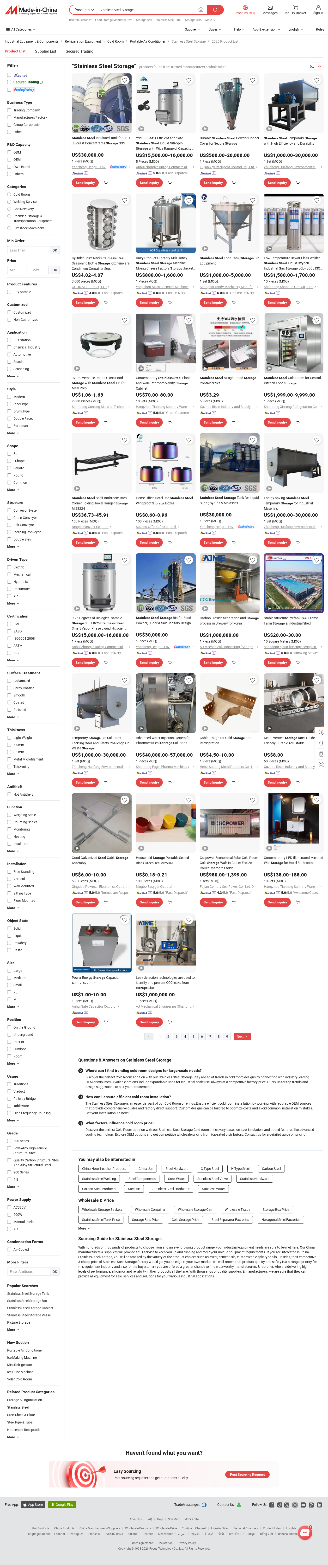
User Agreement (142, 1543)
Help (237, 29)
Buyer (213, 29)
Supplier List (45, 51)
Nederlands (165, 1534)
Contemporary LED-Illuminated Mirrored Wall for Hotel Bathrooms (293, 860)
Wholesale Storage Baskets (102, 1209)
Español (59, 1534)
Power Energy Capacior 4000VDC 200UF (96, 980)
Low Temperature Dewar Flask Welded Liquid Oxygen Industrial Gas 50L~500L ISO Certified (292, 263)
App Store (33, 1504)
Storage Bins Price (145, 1219)
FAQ (149, 1519)
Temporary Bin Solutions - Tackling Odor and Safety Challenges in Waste (100, 742)
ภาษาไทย (235, 1534)
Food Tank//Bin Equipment (229, 260)
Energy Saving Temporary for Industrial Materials (288, 503)
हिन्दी (221, 1534)
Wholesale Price (166, 1528)
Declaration (165, 1543)
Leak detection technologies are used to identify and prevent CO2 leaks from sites (165, 982)
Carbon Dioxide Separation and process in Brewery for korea (229, 620)
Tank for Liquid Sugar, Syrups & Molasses (229, 500)
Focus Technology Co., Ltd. (167, 1548)
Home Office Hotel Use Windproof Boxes (164, 500)
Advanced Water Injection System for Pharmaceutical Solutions (163, 740)
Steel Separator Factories (230, 1219)
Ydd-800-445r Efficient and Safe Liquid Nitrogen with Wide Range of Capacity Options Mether (163, 143)
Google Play (62, 1504)
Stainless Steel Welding (99, 1178)
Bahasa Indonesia (289, 1534)
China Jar (146, 1168)
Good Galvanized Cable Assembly (100, 860)
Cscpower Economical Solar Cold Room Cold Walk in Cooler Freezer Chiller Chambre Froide (229, 862)
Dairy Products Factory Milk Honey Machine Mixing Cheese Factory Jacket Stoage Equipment (164, 263)
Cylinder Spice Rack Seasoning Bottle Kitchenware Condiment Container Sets (100, 263)
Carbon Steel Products (98, 1188)
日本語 (209, 1534)
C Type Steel (210, 1168)
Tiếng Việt (266, 1534)
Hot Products (40, 1528)
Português (76, 1534)
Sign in (318, 12)
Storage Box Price (276, 1209)
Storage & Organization (24, 1400)
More (82, 1228)
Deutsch (148, 1534)
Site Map (173, 1519)
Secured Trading (79, 51)
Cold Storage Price (185, 1219)
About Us (136, 1519)
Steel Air (134, 1188)
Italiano (133, 1534)
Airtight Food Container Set (228, 380)
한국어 (195, 1534)
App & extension (265, 29)
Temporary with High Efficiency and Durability (290, 141)
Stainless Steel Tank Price (101, 1219)
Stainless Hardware (254, 1178)
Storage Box (144, 20)
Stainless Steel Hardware (170, 1188)
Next (240, 1036)
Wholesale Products (138, 1528)
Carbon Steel (271, 1168)
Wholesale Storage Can (195, 1209)
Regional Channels (246, 1528)
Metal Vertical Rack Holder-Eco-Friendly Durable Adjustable (293, 740)
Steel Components (142, 1178)
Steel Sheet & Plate (21, 1414)
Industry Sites (220, 1528)
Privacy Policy (187, 1543)
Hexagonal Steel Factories (280, 1219)
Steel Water (176, 1178)
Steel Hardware (176, 1168)
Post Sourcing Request (247, 1474)
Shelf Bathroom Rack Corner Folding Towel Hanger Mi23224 (100, 503)
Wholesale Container (150, 1209)
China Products (64, 1528)
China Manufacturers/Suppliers (99, 1528)
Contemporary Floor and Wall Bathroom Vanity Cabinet (163, 383)
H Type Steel (240, 1168)
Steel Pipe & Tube (19, 1422)
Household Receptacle (23, 1429)
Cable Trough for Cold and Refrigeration (225, 740)
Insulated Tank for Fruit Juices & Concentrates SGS (101, 140)
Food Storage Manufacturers (113, 20)
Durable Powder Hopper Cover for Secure (229, 141)
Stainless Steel (18, 1407)
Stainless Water (213, 1188)
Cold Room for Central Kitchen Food (292, 380)
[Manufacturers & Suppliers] (31, 10)
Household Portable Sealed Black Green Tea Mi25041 (162, 860)
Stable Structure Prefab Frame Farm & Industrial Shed (291, 620)
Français (94, 1534)
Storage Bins (193, 20)
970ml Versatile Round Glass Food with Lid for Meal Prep (99, 382)
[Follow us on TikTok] (279, 1504)
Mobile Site (191, 1519)
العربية (182, 1534)
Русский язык (114, 1534)
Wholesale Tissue (237, 1209)
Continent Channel (194, 1528)
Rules (320, 29)
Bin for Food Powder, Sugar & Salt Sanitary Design (163, 620)
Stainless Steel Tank (168, 20)
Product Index (272, 1528)
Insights (291, 1528)
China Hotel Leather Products (104, 1168)
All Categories (21, 29)
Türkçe (250, 1534)
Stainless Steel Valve (212, 1178)
